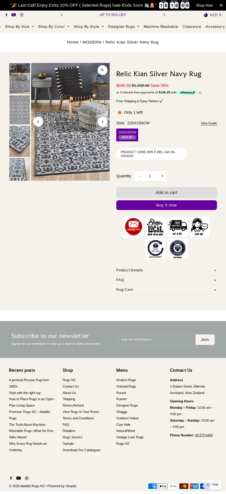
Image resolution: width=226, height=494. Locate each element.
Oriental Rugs (126, 386)
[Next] (164, 15)
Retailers (69, 431)
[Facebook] (6, 15)
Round (121, 393)
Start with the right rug (24, 393)
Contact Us (71, 386)
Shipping (69, 399)
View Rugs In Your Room (81, 412)
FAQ (66, 424)
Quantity (123, 176)
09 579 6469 (204, 435)
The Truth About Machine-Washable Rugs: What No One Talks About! (31, 431)
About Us (69, 393)
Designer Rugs (127, 405)
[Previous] (62, 15)
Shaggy (121, 412)
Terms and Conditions (78, 418)
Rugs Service (72, 437)
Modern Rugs (126, 380)
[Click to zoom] (102, 70)
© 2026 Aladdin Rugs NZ (27, 486)
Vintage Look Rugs (130, 437)
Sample (68, 443)
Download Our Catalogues (82, 450)
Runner (121, 399)
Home (73, 42)
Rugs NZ (69, 380)
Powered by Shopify (61, 486)
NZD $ (215, 15)
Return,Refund (73, 405)
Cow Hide (123, 424)
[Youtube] (13, 15)
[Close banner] (221, 5)
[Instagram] (21, 15)
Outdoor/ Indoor (127, 418)
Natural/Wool (125, 431)
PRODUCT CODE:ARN (137, 152)
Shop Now (204, 5)
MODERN (92, 42)
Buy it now (166, 205)
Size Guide (209, 123)
